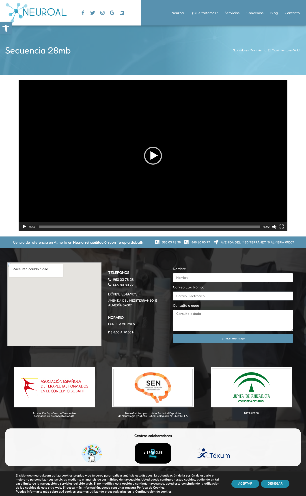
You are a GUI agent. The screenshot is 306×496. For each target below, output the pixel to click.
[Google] (112, 12)
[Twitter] (92, 12)
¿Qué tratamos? (205, 13)
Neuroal (178, 13)
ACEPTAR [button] (245, 483)
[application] (153, 155)
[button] (153, 156)
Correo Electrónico (188, 287)
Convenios (254, 13)
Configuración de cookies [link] (153, 492)
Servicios (232, 13)
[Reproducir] (24, 226)
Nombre (179, 268)
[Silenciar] (274, 226)
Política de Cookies (150, 487)
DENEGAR (275, 483)
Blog (274, 13)
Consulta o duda (186, 305)
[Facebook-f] (83, 12)
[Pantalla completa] (281, 226)
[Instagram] (102, 12)
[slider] (149, 227)
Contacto (292, 13)
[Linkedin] (121, 12)
